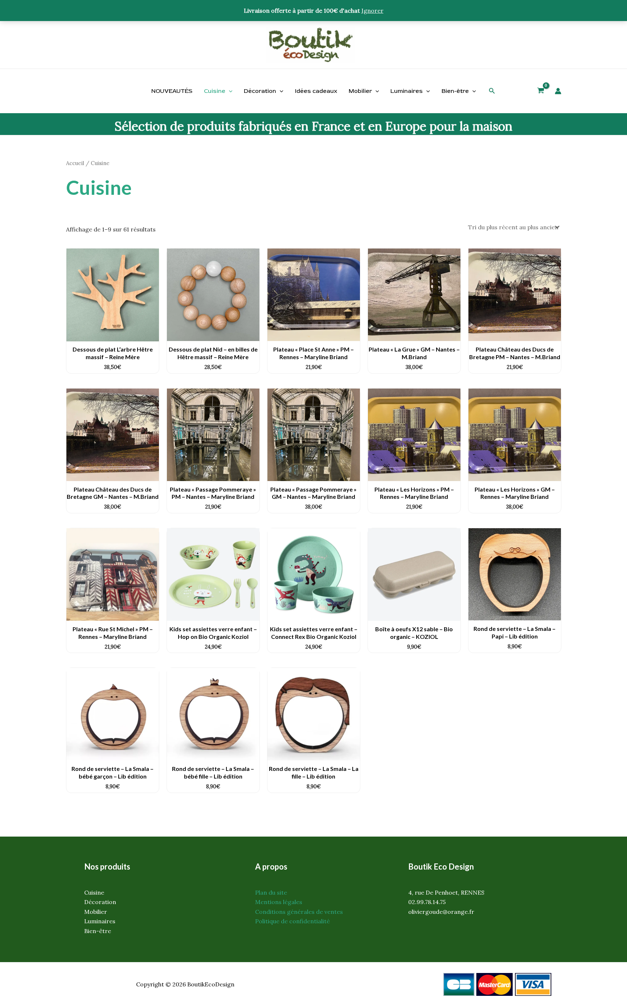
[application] (229, 91)
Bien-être (455, 91)
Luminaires (406, 91)
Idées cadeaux (316, 91)
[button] (492, 91)
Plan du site (271, 892)
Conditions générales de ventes (299, 911)
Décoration (260, 91)
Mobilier (360, 91)
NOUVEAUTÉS (171, 91)
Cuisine (214, 91)
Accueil (75, 163)
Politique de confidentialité (292, 921)
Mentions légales (278, 902)
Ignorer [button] (372, 10)
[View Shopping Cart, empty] (541, 91)
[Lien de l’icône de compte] (558, 91)
